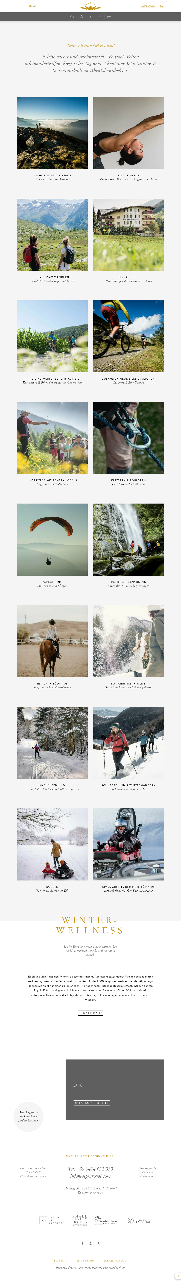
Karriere (147, 1172)
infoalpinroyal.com (90, 1176)
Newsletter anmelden (33, 1168)
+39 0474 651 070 (95, 1169)
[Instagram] (90, 1243)
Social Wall (33, 1172)
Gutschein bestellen (33, 1176)
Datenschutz (115, 1261)
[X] (99, 1243)
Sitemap (61, 1261)
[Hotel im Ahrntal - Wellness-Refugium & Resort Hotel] (90, 6)
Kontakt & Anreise (90, 1192)
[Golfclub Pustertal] (139, 1222)
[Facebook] (82, 1243)
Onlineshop (147, 1176)
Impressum (86, 1261)
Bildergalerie (147, 1168)
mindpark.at (117, 1267)
